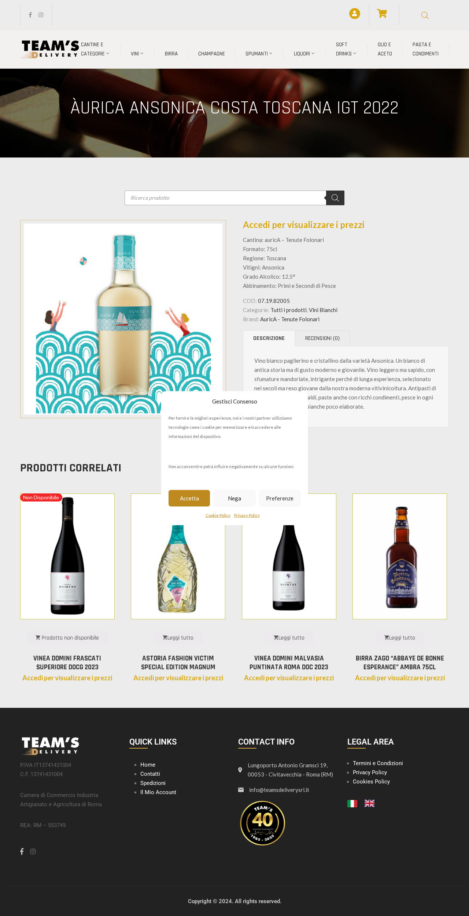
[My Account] (354, 13)
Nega (234, 498)
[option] (371, 803)
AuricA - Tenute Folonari (290, 319)
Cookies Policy (371, 781)
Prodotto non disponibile (69, 637)
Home (147, 764)
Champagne (211, 53)
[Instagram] (40, 15)
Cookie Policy (218, 515)
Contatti (150, 774)
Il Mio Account (158, 792)
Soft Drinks (344, 49)
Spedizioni (153, 783)
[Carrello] (382, 13)
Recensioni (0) (322, 338)
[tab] (269, 338)
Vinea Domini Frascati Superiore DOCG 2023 (67, 663)
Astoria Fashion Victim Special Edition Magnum (178, 663)
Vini (135, 53)
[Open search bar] (425, 15)
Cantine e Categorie (93, 49)
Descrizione (269, 338)
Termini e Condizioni (378, 763)
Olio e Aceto (385, 49)
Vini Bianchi (323, 310)
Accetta (189, 498)
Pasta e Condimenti (426, 49)
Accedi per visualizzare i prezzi (304, 224)
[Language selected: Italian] (364, 803)
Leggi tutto (180, 637)
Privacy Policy (247, 515)
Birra (171, 53)
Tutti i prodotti (288, 310)
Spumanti (256, 53)
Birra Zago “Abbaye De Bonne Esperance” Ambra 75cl (400, 663)
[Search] (335, 198)
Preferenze (279, 498)
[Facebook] (30, 15)
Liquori (302, 53)
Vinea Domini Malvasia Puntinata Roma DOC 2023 (289, 663)
